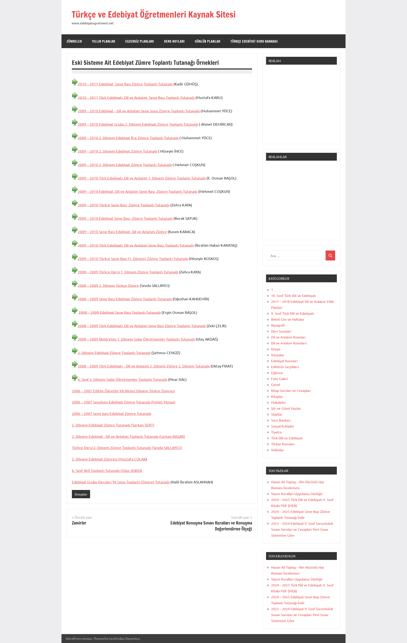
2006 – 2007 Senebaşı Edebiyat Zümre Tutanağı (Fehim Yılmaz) (124, 402)
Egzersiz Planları (139, 41)
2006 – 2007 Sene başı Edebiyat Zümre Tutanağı (111, 413)
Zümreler (74, 41)
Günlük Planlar (207, 41)
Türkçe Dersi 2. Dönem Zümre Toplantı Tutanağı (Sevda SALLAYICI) (127, 447)
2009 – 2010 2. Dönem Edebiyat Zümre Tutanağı (117, 151)
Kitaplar (277, 396)
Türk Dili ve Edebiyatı (287, 438)
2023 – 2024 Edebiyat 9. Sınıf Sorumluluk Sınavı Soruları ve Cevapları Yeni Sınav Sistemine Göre (302, 529)
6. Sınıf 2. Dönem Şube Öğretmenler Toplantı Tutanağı (122, 379)
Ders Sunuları (281, 331)
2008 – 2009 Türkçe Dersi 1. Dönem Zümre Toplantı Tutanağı (128, 272)
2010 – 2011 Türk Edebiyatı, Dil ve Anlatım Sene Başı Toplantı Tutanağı (136, 97)
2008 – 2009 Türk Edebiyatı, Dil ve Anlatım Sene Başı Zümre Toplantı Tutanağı (142, 325)
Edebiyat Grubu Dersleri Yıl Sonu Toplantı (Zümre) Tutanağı (121, 482)
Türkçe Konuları (282, 444)
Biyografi (278, 325)
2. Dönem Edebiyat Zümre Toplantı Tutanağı (114, 352)
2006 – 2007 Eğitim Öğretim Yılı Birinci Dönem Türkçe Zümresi (123, 390)
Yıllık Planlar (103, 41)
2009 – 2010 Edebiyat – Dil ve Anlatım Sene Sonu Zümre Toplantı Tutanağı (139, 111)
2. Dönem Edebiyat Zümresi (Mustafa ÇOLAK (109, 459)
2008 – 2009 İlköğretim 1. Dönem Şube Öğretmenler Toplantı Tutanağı (136, 339)
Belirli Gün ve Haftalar (287, 319)
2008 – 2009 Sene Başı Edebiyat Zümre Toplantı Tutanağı (125, 298)
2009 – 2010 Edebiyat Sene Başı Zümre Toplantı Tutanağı (125, 218)
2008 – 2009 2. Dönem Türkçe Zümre (108, 285)
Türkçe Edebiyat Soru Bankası (254, 41)
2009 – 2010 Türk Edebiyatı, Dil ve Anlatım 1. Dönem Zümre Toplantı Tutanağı (142, 178)
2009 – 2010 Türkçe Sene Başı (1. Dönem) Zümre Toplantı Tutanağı (133, 258)
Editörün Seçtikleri (285, 367)
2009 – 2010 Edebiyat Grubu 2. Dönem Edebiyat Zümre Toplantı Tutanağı (138, 124)
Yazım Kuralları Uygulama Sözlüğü (296, 493)
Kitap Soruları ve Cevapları (291, 390)
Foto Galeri (279, 378)
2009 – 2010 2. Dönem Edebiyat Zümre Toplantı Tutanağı (125, 164)
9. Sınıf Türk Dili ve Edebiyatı (292, 313)
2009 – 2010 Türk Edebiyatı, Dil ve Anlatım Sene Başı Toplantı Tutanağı (136, 245)
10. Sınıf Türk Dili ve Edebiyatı (293, 295)
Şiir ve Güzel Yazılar (286, 408)
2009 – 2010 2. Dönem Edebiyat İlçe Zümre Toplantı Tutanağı (128, 137)
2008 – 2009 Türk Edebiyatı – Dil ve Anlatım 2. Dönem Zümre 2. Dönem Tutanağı (144, 366)
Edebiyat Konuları (284, 361)
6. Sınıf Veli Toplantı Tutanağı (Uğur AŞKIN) (107, 470)
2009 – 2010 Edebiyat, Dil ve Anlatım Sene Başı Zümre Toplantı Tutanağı (137, 191)
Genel (275, 384)
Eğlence (277, 372)
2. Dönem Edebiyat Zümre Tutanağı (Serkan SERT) (113, 425)
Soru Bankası (280, 420)
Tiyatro (276, 432)
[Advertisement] (301, 106)
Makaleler (278, 402)
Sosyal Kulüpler (282, 426)
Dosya (275, 349)
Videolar (277, 450)
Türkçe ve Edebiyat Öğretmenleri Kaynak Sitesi (154, 14)
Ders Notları (174, 41)
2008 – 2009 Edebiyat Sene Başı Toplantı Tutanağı (120, 312)
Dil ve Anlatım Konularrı (289, 343)
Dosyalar (81, 494)
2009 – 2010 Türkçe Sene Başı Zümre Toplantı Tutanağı (123, 204)
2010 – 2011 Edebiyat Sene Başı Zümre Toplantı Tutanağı (125, 84)
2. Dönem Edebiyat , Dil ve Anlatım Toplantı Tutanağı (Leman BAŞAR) (128, 436)
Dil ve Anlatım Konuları (288, 337)
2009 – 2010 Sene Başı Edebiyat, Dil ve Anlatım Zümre (122, 231)
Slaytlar (276, 414)
